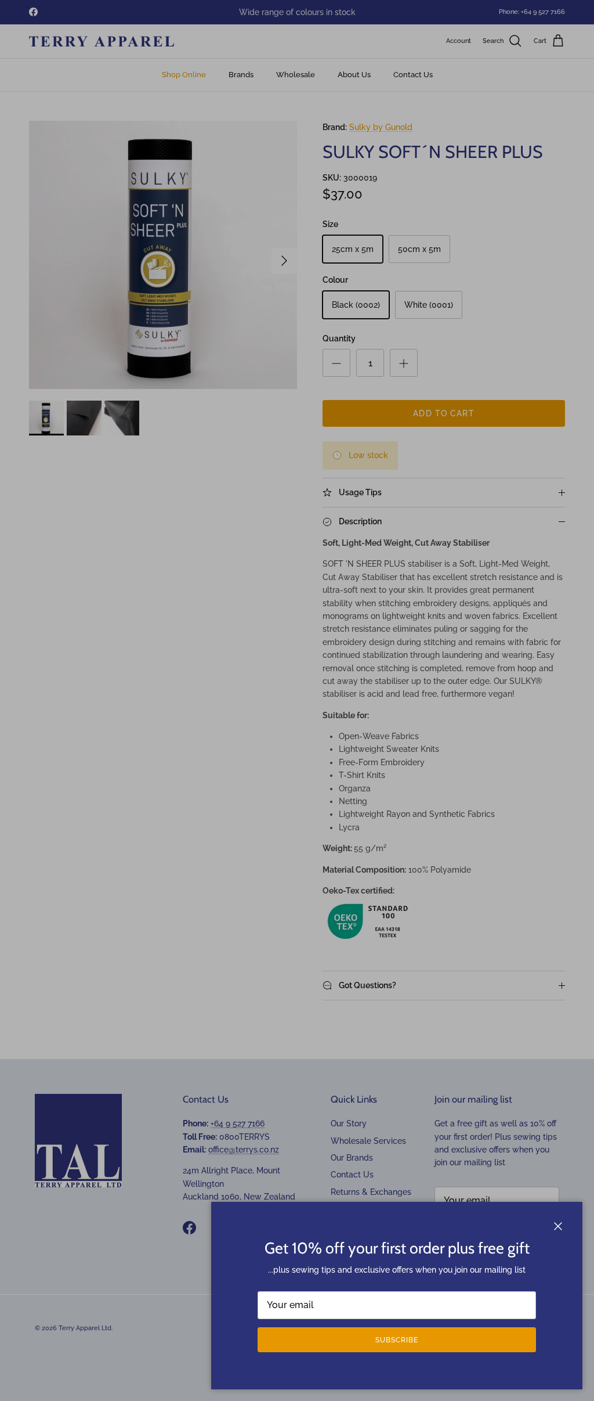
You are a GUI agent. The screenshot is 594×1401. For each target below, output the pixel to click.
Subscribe (396, 1340)
